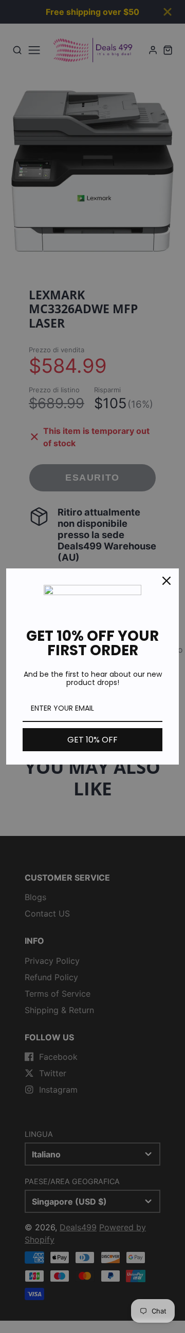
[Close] (166, 580)
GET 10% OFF (92, 740)
